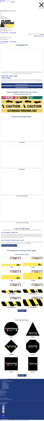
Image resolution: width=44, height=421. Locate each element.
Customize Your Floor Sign (21, 87)
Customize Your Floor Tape (21, 84)
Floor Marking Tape (5, 402)
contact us (29, 243)
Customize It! (4, 382)
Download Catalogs (4, 32)
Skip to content (2, 0)
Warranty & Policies (5, 388)
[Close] (0, 13)
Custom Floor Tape (5, 383)
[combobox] (5, 2)
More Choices (21, 310)
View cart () (3, 16)
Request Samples (13, 32)
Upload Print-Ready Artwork (9, 245)
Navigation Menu (3, 43)
